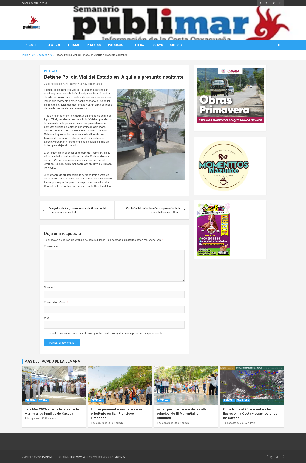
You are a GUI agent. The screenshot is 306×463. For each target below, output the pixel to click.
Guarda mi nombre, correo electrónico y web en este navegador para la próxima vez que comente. (106, 333)
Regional (97, 400)
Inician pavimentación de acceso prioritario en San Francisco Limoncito (116, 413)
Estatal (43, 400)
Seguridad (243, 400)
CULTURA (176, 45)
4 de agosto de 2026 (36, 418)
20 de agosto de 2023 (56, 83)
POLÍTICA (138, 45)
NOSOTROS (33, 45)
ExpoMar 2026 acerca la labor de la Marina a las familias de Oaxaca (52, 411)
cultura (31, 400)
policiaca (50, 71)
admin (73, 83)
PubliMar (47, 456)
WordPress (118, 456)
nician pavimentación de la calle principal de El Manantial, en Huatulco (182, 413)
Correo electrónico (56, 302)
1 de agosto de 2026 (102, 423)
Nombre (49, 287)
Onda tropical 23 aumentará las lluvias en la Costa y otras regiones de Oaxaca (250, 413)
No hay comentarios (91, 83)
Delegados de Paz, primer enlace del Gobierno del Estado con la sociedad (77, 210)
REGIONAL (54, 45)
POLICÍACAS (116, 45)
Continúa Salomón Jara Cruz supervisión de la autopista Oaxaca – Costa (153, 210)
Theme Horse (78, 456)
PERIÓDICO (94, 45)
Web (46, 317)
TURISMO (157, 45)
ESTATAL (74, 45)
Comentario (51, 246)
